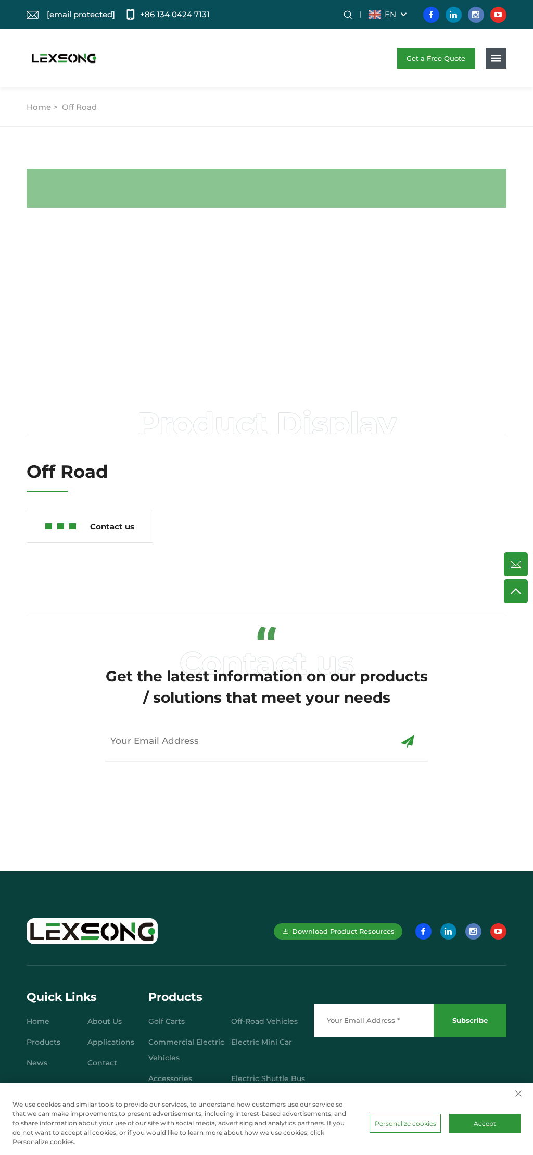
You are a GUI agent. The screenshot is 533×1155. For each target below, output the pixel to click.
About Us (104, 1021)
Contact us (112, 526)
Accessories (170, 1078)
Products (43, 1042)
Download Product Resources (343, 931)
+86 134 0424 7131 (175, 14)
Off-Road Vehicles (264, 1021)
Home (38, 1021)
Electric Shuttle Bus (268, 1078)
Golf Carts (166, 1021)
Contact (102, 1063)
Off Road (79, 107)
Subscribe (470, 1020)
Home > (43, 107)
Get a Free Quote (436, 58)
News (37, 1063)
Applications (110, 1042)
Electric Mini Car (261, 1042)
